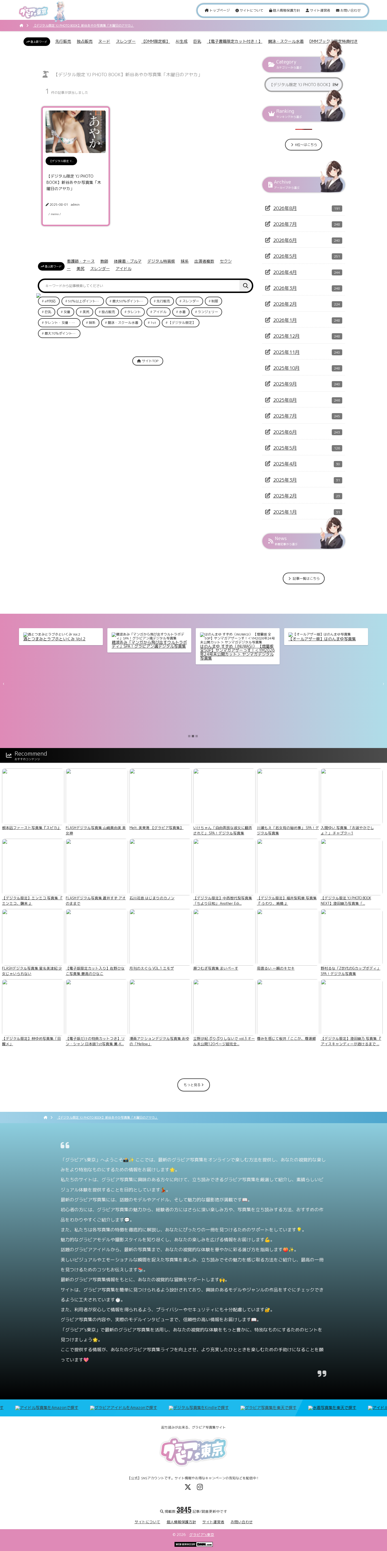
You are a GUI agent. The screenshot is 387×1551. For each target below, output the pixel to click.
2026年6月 (285, 240)
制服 (214, 301)
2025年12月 (286, 336)
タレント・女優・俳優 (61, 322)
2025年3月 (285, 480)
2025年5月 (285, 448)
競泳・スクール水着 (286, 41)
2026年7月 (285, 224)
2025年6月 (285, 432)
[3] (196, 736)
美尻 (80, 268)
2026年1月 (285, 320)
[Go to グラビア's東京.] (21, 25)
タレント (134, 311)
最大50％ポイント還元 (129, 301)
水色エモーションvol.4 (43, 638)
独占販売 (85, 41)
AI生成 (182, 41)
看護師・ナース (81, 261)
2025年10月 (286, 368)
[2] (193, 736)
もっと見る (192, 1084)
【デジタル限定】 (181, 322)
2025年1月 (285, 512)
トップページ (219, 10)
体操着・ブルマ (128, 261)
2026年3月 (285, 288)
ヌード (104, 41)
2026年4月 (285, 272)
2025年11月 (286, 352)
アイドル (123, 268)
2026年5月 (285, 256)
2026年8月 (285, 208)
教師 (104, 261)
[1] (189, 736)
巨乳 (197, 41)
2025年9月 (285, 384)
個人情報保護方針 (286, 10)
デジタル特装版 (161, 261)
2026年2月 (285, 304)
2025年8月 (285, 400)
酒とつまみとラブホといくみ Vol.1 (143, 638)
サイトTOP (149, 360)
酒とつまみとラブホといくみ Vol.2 (231, 638)
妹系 (185, 261)
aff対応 (50, 301)
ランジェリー (208, 311)
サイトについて (251, 10)
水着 (182, 311)
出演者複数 (204, 261)
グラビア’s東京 (201, 1534)
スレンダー (126, 41)
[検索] (245, 286)
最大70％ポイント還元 (61, 333)
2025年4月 (285, 463)
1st (153, 322)
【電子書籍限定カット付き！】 (234, 41)
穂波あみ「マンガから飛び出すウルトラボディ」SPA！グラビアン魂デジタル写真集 (326, 644)
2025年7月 (285, 416)
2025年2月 (285, 495)
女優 (66, 311)
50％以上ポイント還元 (85, 301)
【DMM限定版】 (155, 41)
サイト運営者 (319, 10)
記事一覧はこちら (306, 578)
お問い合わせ (350, 10)
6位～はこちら (305, 144)
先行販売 (63, 41)
